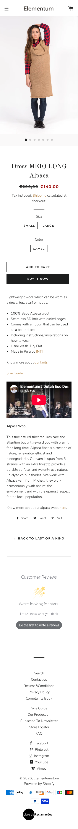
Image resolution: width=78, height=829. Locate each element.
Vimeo (41, 768)
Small (29, 225)
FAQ (39, 733)
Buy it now (38, 278)
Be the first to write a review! (39, 625)
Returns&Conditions (39, 685)
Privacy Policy (39, 692)
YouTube (41, 762)
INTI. (40, 351)
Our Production (39, 714)
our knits (41, 362)
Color (39, 239)
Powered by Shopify (39, 783)
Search (39, 673)
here (63, 507)
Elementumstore (46, 778)
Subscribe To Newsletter (39, 720)
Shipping (39, 195)
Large (48, 225)
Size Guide (14, 373)
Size (39, 216)
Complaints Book (39, 698)
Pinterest (41, 749)
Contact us (39, 679)
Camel (39, 248)
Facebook (41, 743)
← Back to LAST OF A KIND (39, 538)
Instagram (41, 756)
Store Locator (39, 727)
